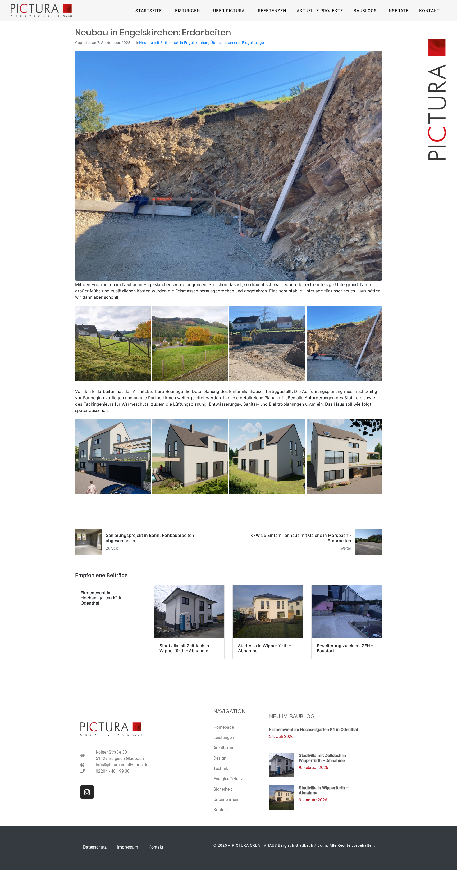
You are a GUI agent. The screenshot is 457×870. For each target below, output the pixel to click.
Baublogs (365, 10)
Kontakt (429, 10)
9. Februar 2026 (313, 767)
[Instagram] (87, 792)
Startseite (148, 10)
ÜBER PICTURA (229, 10)
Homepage (223, 727)
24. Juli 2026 (281, 736)
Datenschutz (95, 847)
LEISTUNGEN (186, 10)
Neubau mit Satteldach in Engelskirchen (173, 42)
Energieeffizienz (228, 778)
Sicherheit (222, 789)
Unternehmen (225, 799)
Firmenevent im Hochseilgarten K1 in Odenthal (313, 729)
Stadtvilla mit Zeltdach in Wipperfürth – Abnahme (322, 758)
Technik (220, 768)
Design (219, 758)
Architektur (223, 747)
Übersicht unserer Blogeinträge (237, 42)
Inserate (398, 10)
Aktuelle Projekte (320, 10)
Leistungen (223, 737)
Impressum (127, 847)
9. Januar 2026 (313, 800)
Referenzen (272, 10)
